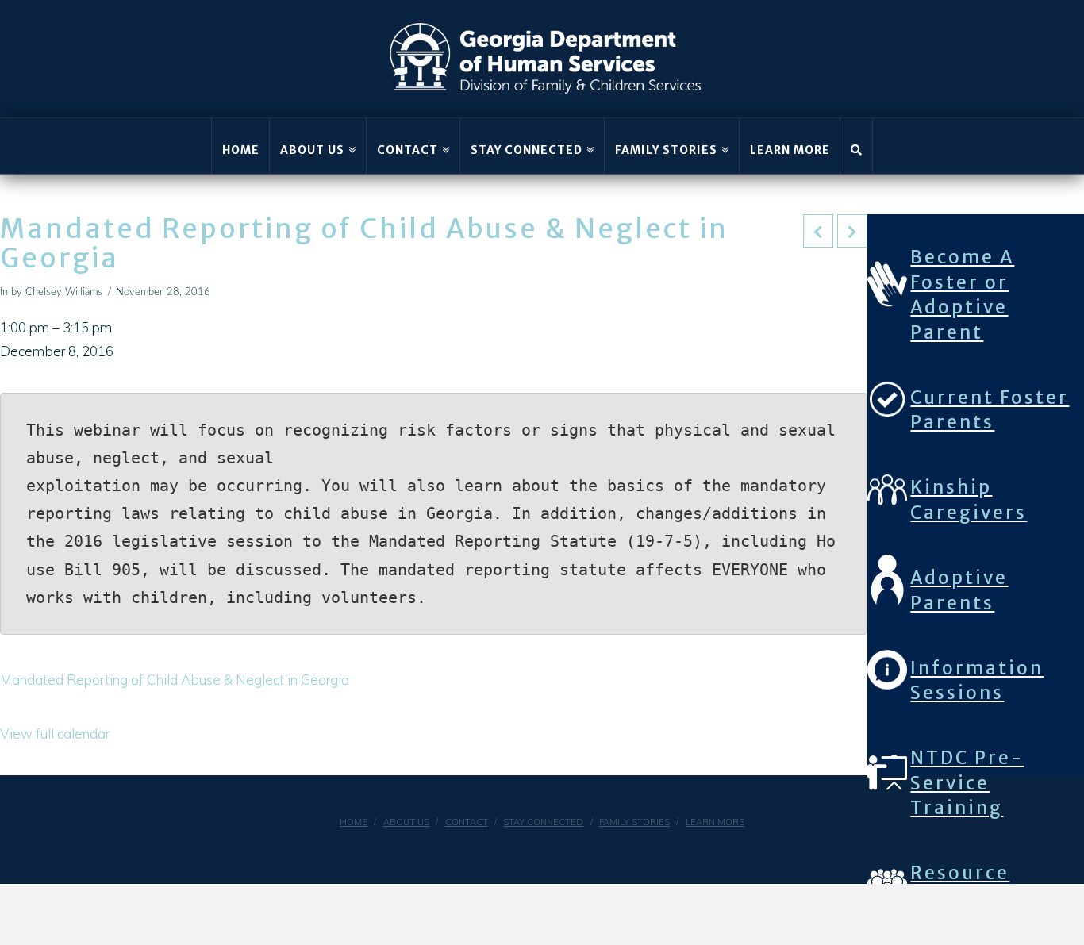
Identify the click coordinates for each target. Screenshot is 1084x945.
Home (353, 822)
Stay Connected (543, 822)
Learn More (715, 822)
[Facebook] (524, 849)
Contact (466, 822)
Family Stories (634, 822)
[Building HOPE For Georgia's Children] (546, 59)
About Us (406, 822)
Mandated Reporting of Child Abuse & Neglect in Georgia (174, 679)
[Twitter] (560, 849)
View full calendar (55, 733)
